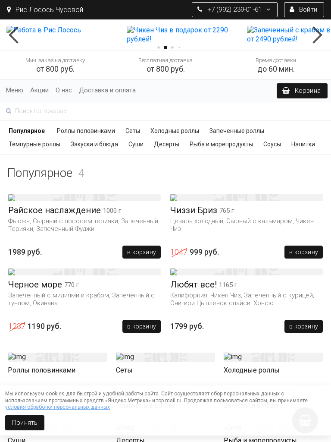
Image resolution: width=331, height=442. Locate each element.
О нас (64, 90)
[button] (17, 35)
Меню (14, 90)
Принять (24, 422)
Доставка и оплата (107, 90)
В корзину (141, 252)
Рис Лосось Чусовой (48, 10)
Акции (39, 90)
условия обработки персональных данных (57, 407)
